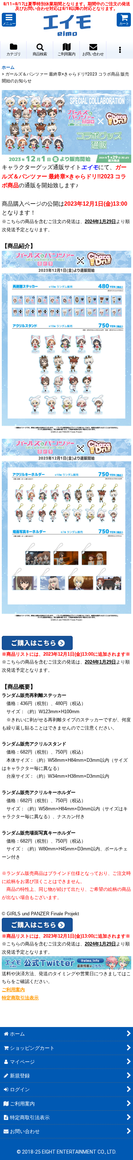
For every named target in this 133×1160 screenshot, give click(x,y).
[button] (9, 20)
